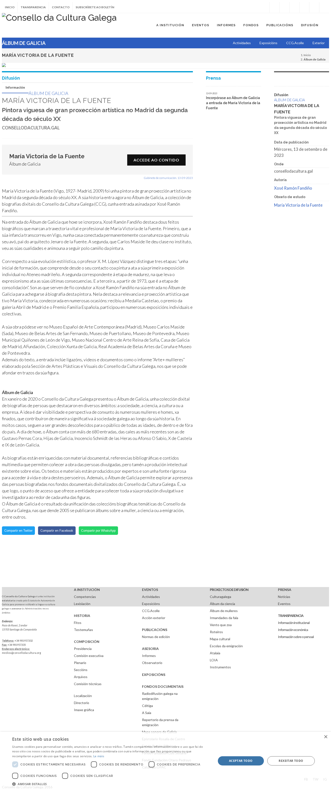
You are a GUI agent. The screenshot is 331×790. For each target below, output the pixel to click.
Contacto (61, 7)
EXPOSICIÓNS (153, 674)
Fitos (77, 623)
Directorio (81, 703)
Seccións (80, 670)
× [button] (325, 737)
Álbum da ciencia (222, 604)
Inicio (10, 7)
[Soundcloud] (294, 7)
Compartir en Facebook (56, 530)
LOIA (214, 660)
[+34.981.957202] (314, 7)
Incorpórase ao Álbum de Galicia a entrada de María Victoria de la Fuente (233, 103)
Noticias (284, 597)
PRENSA (284, 590)
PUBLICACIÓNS (154, 630)
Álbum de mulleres (224, 611)
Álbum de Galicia (48, 93)
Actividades (151, 597)
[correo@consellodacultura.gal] (324, 7)
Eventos (284, 604)
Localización (83, 696)
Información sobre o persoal (296, 637)
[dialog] (165, 761)
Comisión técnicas (88, 684)
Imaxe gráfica (84, 710)
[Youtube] (304, 7)
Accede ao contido (156, 160)
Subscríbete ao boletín (95, 7)
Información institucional (293, 623)
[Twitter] (284, 7)
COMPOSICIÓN (86, 641)
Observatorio (152, 663)
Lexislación (82, 604)
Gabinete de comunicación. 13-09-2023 (168, 178)
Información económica (293, 630)
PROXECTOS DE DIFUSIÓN (229, 590)
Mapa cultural (220, 639)
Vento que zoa (221, 625)
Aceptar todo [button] (241, 761)
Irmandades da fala (224, 618)
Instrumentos (220, 667)
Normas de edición (156, 637)
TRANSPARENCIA (290, 616)
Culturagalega (220, 597)
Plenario (80, 663)
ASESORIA (150, 649)
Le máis (98, 756)
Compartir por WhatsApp (98, 530)
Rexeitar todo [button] (291, 761)
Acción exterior (153, 618)
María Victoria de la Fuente (298, 205)
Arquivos (80, 677)
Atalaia (215, 653)
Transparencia (33, 7)
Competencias (85, 597)
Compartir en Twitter (18, 530)
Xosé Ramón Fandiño (293, 188)
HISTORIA (82, 616)
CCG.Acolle (151, 611)
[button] (111, 784)
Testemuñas (83, 630)
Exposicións (151, 604)
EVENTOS (150, 590)
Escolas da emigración (226, 646)
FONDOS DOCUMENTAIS (162, 686)
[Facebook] (274, 7)
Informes (149, 656)
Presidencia (83, 649)
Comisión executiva (88, 656)
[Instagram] (264, 7)
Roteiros (216, 632)
